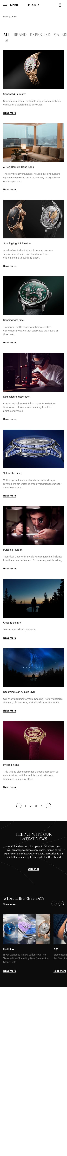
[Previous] (18, 805)
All (6, 35)
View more (10, 904)
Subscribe (33, 868)
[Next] (48, 805)
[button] (60, 5)
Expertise (40, 35)
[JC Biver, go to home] (33, 5)
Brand (20, 35)
